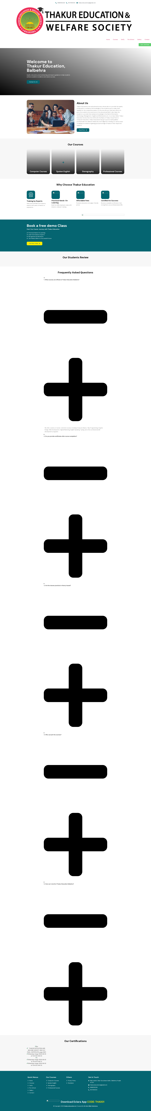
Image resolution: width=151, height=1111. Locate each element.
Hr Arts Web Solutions (91, 1106)
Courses (115, 39)
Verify (122, 39)
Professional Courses (112, 171)
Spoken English (63, 171)
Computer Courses (38, 171)
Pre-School (131, 39)
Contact (147, 39)
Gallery (139, 39)
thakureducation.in (70, 1106)
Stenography (88, 171)
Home (108, 39)
